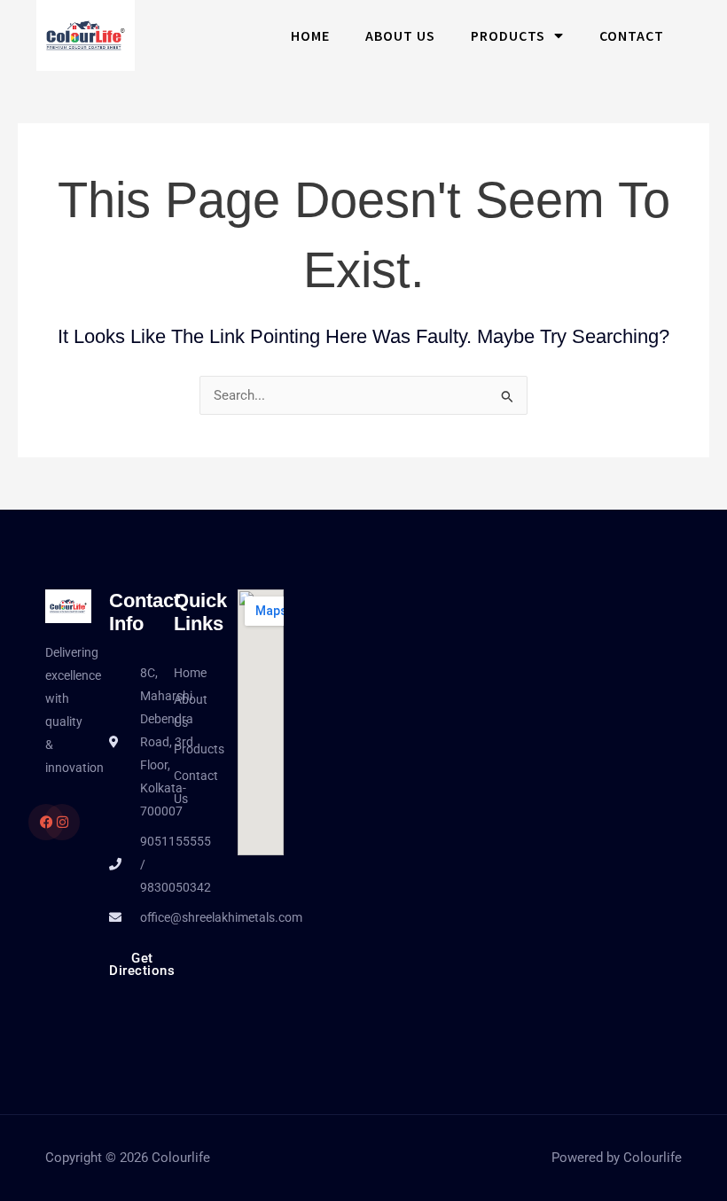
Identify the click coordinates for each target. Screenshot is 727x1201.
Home (310, 35)
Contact (631, 35)
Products (508, 35)
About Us (400, 35)
